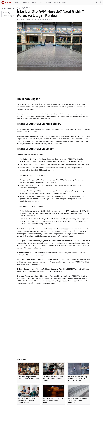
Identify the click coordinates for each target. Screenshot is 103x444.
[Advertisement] (8, 46)
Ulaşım (41, 2)
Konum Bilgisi (7, 13)
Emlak (34, 2)
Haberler (17, 2)
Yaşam (48, 2)
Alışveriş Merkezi (23, 8)
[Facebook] (100, 2)
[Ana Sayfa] (6, 2)
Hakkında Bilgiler (8, 16)
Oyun (64, 2)
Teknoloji (57, 2)
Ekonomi (26, 2)
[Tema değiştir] (96, 2)
